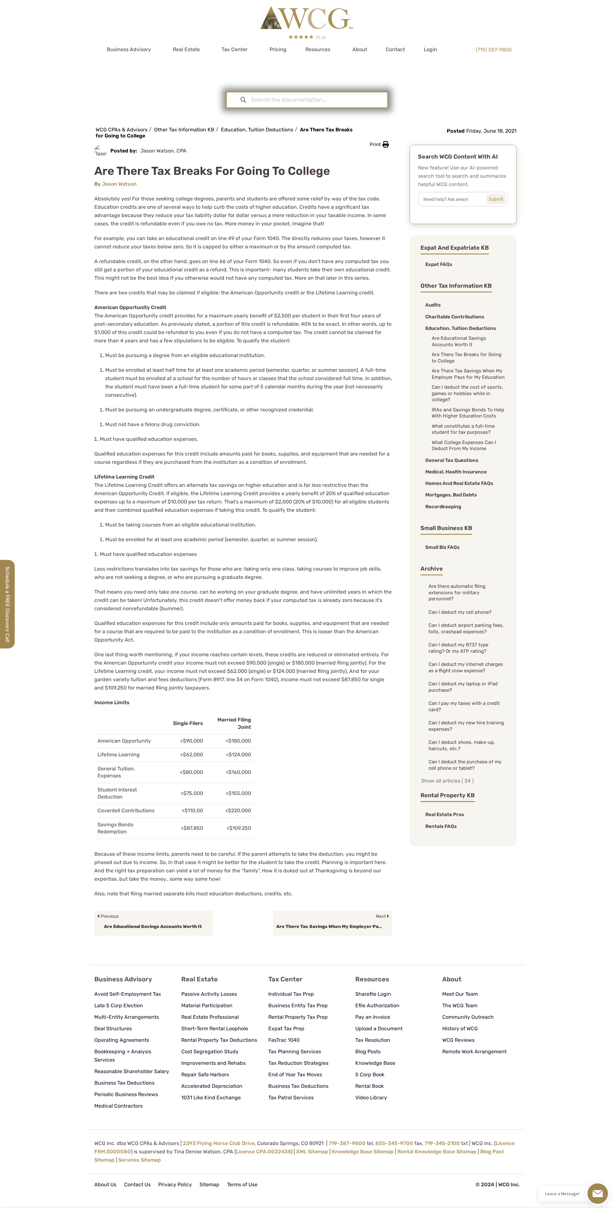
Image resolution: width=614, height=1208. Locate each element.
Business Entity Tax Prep (298, 1005)
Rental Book (369, 1086)
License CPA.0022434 (263, 1152)
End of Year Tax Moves (295, 1075)
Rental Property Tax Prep (298, 1017)
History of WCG (460, 1028)
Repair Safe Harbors (205, 1075)
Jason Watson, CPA (163, 151)
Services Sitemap (139, 1160)
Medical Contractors (118, 1106)
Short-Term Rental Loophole (214, 1028)
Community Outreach (468, 1017)
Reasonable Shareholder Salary (131, 1071)
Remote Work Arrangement (474, 1051)
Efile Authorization (377, 1005)
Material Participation (206, 1005)
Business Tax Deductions (124, 1083)
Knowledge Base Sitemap (363, 1152)
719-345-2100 (442, 1143)
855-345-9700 (394, 1143)
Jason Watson (119, 184)
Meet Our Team (460, 994)
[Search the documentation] (243, 99)
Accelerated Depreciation (211, 1086)
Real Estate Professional (210, 1017)
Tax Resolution (372, 1040)
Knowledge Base (375, 1063)
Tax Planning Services (294, 1051)
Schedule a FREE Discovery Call (7, 604)
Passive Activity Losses (209, 994)
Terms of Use (242, 1184)
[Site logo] (307, 15)
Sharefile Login (373, 994)
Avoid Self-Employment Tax (127, 994)
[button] (379, 144)
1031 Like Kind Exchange (211, 1098)
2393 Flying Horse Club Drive (219, 1143)
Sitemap (209, 1184)
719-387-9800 (347, 1143)
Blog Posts (368, 1051)
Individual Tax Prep (291, 994)
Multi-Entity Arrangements (126, 1017)
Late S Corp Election (118, 1005)
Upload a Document (379, 1028)
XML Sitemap (312, 1152)
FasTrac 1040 (284, 1040)
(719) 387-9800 (494, 50)
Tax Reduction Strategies (298, 1063)
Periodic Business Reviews (126, 1094)
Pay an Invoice (372, 1017)
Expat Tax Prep (286, 1028)
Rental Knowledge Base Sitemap (437, 1152)
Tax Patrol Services (291, 1098)
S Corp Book (369, 1075)
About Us (105, 1184)
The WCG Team (459, 1005)
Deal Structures (113, 1028)
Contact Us (137, 1184)
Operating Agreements (121, 1040)
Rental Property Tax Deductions (219, 1040)
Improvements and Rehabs (213, 1063)
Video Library (371, 1098)
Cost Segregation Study (210, 1051)
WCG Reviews (458, 1040)
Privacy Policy (175, 1184)
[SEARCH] (500, 198)
